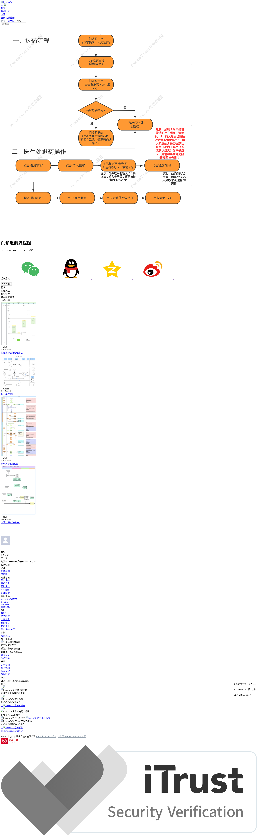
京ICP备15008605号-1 (46, 736)
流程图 (11, 21)
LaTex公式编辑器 (9, 599)
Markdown (5, 580)
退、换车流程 (7, 394)
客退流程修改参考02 (10, 522)
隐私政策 (5, 674)
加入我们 (5, 668)
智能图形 (5, 593)
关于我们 (5, 665)
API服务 (5, 590)
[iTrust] (129, 835)
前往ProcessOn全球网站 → (13, 731)
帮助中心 (5, 623)
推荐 (3, 8)
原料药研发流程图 (9, 464)
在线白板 (5, 583)
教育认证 (5, 655)
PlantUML (5, 607)
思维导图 (5, 571)
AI (2, 5)
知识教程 (5, 616)
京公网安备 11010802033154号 (72, 736)
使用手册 (5, 626)
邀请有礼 (5, 636)
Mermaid (5, 604)
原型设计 (5, 586)
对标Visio (5, 658)
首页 (3, 21)
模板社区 (5, 11)
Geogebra (5, 602)
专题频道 (5, 619)
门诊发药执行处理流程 (12, 353)
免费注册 (10, 18)
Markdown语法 (8, 629)
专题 (3, 14)
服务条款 (5, 671)
